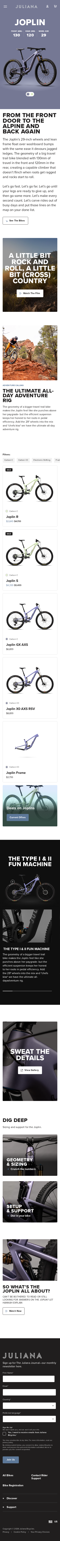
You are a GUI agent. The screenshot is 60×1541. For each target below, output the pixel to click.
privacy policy (8, 1442)
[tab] (28, 94)
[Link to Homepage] (22, 1355)
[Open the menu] (5, 6)
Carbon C (8, 460)
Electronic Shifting (42, 460)
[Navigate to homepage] (26, 6)
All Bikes (8, 1475)
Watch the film (31, 293)
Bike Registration (13, 1485)
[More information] (37, 878)
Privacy (6, 1531)
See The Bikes (17, 220)
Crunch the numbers (23, 1169)
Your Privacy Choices (40, 1531)
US (55, 1521)
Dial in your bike (20, 1215)
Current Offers (18, 817)
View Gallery (31, 1070)
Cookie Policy (20, 1531)
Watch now (15, 1311)
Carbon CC (23, 460)
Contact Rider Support (39, 1476)
